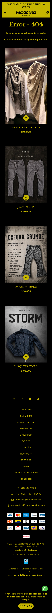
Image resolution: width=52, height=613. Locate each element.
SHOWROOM (26, 434)
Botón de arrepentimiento (32, 575)
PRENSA (26, 466)
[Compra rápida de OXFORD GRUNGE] (26, 277)
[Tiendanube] (26, 551)
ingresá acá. (13, 575)
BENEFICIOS (26, 460)
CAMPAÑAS (26, 447)
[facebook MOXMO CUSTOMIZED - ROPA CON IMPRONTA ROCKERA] (22, 399)
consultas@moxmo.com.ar (28, 499)
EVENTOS (26, 441)
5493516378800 (28, 488)
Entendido (26, 606)
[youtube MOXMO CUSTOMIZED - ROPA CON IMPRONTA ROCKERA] (30, 399)
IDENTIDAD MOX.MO (26, 422)
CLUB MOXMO (26, 416)
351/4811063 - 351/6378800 (28, 493)
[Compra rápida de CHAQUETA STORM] (26, 357)
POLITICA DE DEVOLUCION (26, 472)
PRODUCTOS (26, 409)
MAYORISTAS (26, 428)
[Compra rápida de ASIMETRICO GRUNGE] (26, 118)
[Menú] (6, 13)
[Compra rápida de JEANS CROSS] (26, 198)
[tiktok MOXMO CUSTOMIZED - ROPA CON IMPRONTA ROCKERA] (38, 399)
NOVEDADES (26, 453)
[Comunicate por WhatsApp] (45, 589)
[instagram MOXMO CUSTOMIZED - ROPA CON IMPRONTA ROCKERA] (14, 399)
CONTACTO (26, 479)
